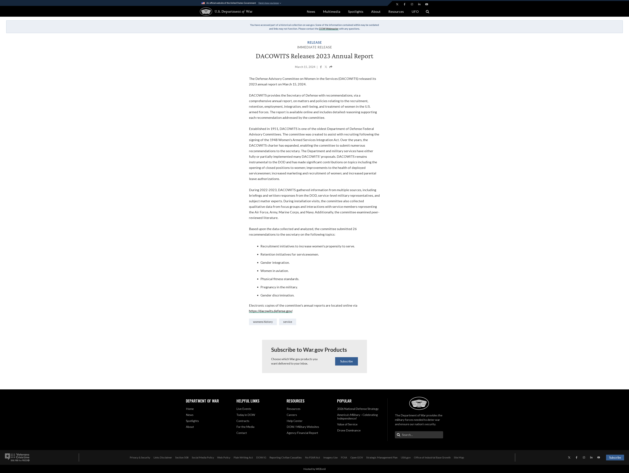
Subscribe (346, 361)
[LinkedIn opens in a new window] (419, 4)
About (376, 11)
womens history (263, 321)
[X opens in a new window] (397, 4)
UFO (415, 11)
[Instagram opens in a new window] (412, 4)
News (311, 11)
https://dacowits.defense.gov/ (270, 311)
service (287, 321)
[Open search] (427, 11)
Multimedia (331, 11)
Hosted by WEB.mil (314, 468)
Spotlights (355, 11)
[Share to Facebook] (321, 67)
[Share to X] (326, 67)
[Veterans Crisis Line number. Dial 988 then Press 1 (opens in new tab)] (17, 457)
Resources (396, 11)
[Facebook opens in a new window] (404, 4)
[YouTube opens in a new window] (426, 4)
